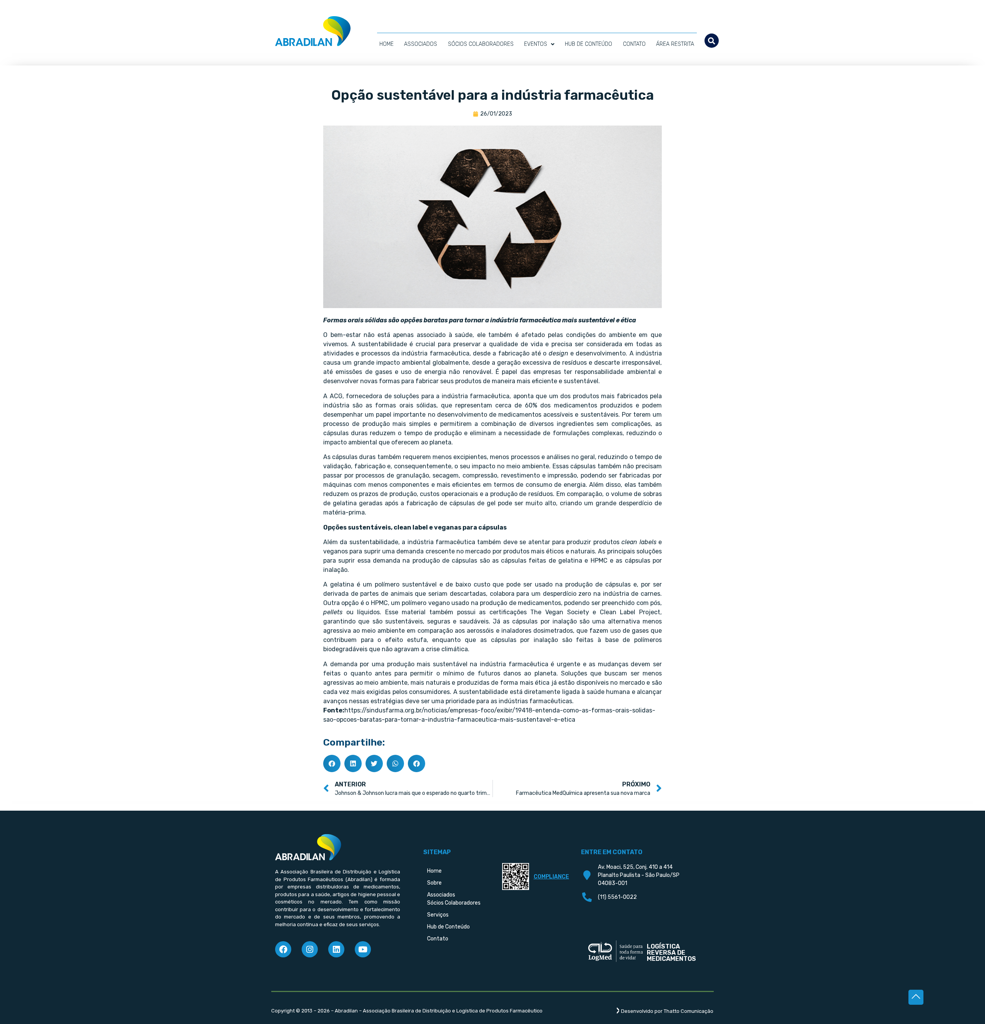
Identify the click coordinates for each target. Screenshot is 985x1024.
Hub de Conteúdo (588, 44)
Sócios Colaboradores (481, 44)
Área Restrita (675, 44)
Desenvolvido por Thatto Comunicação (667, 1011)
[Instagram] (310, 949)
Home (386, 44)
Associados (420, 44)
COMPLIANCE (551, 876)
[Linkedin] (336, 949)
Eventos (535, 44)
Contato (634, 44)
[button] (712, 41)
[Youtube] (363, 949)
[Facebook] (283, 949)
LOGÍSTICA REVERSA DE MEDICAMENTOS (671, 952)
